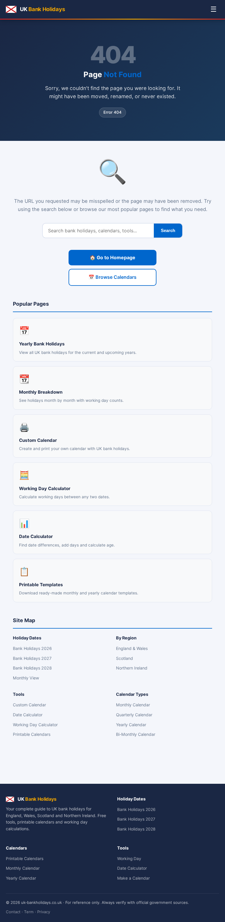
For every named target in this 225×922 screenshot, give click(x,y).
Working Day (129, 858)
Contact (13, 911)
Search (168, 230)
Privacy (43, 911)
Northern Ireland (131, 667)
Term (29, 911)
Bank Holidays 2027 (32, 658)
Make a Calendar (133, 878)
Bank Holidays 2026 (32, 648)
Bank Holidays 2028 (32, 667)
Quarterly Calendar (134, 714)
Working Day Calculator (35, 724)
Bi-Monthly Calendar (135, 734)
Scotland (124, 658)
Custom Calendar (29, 704)
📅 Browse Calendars (112, 277)
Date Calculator (27, 714)
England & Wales (132, 648)
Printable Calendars (31, 734)
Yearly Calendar (131, 724)
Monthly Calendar (133, 704)
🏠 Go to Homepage (112, 257)
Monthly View (26, 677)
